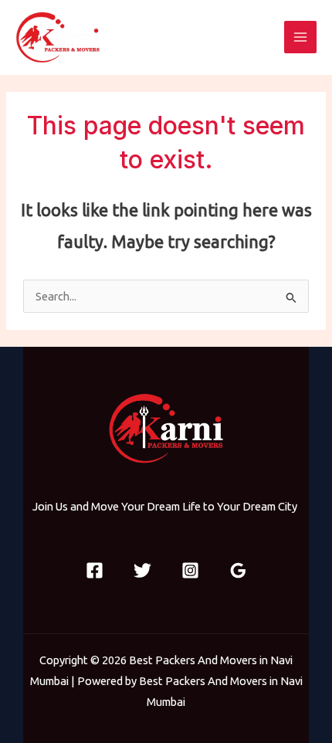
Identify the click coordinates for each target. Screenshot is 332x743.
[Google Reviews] (238, 570)
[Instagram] (190, 570)
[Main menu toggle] (300, 37)
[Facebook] (94, 570)
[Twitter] (142, 570)
